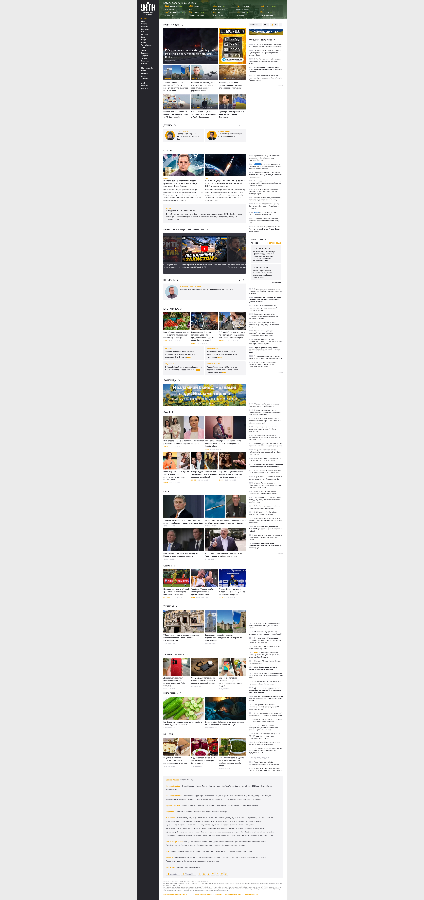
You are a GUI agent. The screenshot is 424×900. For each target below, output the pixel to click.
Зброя (143, 50)
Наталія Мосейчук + (187, 780)
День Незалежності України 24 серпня (180, 845)
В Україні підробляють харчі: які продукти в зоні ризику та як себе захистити (183, 368)
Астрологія (248, 851)
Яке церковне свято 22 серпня (208, 845)
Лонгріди (144, 78)
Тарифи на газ (220, 799)
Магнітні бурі (210, 805)
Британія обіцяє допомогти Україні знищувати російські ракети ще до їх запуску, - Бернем (225, 521)
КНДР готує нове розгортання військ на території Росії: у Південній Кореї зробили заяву (266, 675)
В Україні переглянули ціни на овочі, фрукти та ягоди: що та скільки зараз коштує (176, 335)
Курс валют (209, 796)
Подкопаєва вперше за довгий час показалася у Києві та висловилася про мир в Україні (183, 442)
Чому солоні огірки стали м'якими (179, 821)
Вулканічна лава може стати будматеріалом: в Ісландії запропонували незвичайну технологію (264, 412)
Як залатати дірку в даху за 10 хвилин (229, 818)
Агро (165, 340)
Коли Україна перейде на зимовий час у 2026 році (240, 786)
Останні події (274, 243)
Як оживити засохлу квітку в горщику (213, 828)
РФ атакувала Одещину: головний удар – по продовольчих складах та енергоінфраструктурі (202, 336)
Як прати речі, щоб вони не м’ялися (259, 818)
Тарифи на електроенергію (176, 799)
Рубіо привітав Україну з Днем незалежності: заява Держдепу (232, 114)
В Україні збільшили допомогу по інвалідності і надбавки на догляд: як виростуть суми (232, 335)
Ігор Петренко (224, 131)
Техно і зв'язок (146, 45)
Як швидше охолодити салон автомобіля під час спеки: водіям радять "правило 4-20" (264, 437)
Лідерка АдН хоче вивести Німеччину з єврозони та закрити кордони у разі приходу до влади (265, 485)
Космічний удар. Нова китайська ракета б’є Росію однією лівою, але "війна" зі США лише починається (225, 183)
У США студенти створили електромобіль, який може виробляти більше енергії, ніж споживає (263, 727)
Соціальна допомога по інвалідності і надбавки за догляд (237, 796)
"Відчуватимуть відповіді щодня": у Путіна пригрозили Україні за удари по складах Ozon (183, 521)
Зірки (165, 482)
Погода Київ (221, 805)
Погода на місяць (188, 805)
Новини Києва (214, 786)
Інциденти (145, 53)
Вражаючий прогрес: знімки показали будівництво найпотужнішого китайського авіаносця (263, 316)
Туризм (144, 58)
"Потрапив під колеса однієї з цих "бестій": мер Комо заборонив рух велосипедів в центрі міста (264, 736)
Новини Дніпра (171, 789)
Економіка (145, 29)
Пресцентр (258, 239)
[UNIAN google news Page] (213, 874)
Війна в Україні (172, 780)
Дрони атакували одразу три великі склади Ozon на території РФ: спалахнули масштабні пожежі (265, 690)
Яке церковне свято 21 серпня (195, 842)
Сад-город (170, 867)
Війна (143, 21)
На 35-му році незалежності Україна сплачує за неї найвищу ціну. (204, 401)
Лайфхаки (170, 818)
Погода (144, 63)
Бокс (193, 597)
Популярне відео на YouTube (183, 229)
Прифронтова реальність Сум (180, 210)
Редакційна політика (233, 894)
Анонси (254, 243)
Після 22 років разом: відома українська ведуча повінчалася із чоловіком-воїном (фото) (176, 476)
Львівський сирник (182, 857)
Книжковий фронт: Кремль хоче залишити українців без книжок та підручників (222, 354)
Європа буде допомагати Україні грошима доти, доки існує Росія (208, 289)
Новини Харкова (188, 786)
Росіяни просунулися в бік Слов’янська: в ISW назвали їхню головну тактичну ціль (265, 545)
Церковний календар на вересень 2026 (250, 842)
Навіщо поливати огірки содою (188, 867)
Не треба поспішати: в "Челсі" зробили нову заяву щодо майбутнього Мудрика (176, 592)
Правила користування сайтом (175, 894)
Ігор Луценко (182, 131)
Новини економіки (174, 796)
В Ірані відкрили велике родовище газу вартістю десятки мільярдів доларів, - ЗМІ (265, 770)
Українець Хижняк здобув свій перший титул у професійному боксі (202, 592)
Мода (240, 851)
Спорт (143, 40)
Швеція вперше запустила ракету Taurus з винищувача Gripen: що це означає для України (265, 520)
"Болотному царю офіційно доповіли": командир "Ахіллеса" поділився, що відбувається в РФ (266, 750)
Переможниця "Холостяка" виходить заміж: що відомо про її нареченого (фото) (231, 474)
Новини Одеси (266, 786)
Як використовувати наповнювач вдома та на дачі (220, 832)
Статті (143, 71)
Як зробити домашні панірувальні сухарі (257, 835)
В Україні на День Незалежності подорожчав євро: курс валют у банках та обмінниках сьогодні (265, 420)
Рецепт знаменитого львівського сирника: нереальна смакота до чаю (175, 760)
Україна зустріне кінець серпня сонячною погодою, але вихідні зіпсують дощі (231, 85)
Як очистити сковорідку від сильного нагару (244, 821)
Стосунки (205, 851)
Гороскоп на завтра (219, 811)
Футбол (166, 597)
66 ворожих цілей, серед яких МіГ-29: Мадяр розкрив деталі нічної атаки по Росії (265, 529)
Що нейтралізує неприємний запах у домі (224, 835)
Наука (143, 42)
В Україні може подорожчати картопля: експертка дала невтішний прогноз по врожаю (263, 308)
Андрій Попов (213, 348)
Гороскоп (170, 811)
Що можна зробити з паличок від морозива (182, 832)
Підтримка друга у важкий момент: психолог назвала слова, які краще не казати (265, 625)
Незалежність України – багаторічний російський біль (188, 136)
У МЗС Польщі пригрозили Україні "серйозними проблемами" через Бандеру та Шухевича (265, 229)
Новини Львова (201, 786)
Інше (221, 597)
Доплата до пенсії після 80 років (200, 799)
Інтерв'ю (144, 73)
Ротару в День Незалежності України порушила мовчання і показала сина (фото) (204, 474)
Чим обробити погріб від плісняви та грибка (257, 832)
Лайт (143, 48)
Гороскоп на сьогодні (202, 811)
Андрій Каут (170, 348)
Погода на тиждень (250, 805)
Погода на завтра (234, 805)
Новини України (173, 786)
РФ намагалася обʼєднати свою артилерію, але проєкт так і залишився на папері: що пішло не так (265, 640)
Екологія (144, 34)
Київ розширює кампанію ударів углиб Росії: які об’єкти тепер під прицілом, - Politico (190, 54)
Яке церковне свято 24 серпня (221, 842)
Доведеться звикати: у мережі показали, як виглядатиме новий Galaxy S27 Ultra (175, 682)
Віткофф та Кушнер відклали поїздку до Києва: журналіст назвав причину (180, 554)
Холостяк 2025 (221, 851)
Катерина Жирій (214, 364)
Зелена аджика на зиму (255, 857)
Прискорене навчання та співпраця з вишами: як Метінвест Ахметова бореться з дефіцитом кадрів (266, 183)
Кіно (212, 851)
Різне (165, 178)
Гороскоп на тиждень (184, 811)
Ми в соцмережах (251, 894)
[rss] (226, 874)
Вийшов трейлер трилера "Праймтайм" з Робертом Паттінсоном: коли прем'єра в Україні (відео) (223, 443)
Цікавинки (145, 61)
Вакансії (144, 86)
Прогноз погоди (173, 805)
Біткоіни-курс (266, 796)
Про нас (218, 894)
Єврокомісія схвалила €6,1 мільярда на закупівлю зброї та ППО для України (175, 114)
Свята (192, 851)
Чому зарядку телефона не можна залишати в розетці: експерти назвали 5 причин (203, 680)
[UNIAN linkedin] (208, 874)
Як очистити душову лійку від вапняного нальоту (195, 818)
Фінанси (167, 107)
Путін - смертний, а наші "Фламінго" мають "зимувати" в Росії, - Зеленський (204, 114)
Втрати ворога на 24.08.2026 (179, 3)
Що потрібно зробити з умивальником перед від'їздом (186, 835)
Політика (144, 26)
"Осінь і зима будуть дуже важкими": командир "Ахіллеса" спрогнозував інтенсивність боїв (261, 333)
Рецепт (173, 851)
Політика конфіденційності (201, 894)
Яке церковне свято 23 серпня (233, 845)
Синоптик (200, 805)
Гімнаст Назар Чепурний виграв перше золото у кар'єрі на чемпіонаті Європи (232, 592)
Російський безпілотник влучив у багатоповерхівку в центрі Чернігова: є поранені (264, 206)
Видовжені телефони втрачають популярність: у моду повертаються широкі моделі (231, 682)
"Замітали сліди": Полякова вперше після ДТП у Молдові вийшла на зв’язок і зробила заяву (265, 500)
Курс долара (189, 796)
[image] (183, 165)
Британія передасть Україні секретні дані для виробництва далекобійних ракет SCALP (266, 698)
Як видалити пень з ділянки (209, 825)
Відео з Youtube (147, 68)
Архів (143, 83)
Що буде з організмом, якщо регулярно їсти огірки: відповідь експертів (182, 723)
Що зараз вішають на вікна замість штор (181, 825)
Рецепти (169, 734)
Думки (143, 76)
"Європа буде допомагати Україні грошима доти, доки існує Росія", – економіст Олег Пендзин (180, 183)
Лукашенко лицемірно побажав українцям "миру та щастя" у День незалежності (223, 554)
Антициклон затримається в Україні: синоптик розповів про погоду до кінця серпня (265, 537)
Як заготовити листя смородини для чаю (181, 828)
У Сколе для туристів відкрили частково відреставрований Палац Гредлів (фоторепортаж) (181, 637)
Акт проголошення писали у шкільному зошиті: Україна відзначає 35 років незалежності (264, 707)
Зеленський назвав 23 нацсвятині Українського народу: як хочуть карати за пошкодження (175, 86)
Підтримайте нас (266, 32)
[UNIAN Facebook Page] (199, 874)
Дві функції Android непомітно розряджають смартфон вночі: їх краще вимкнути (224, 723)
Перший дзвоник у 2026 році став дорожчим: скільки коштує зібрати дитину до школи (222, 369)
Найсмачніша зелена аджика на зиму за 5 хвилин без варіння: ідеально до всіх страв (231, 762)
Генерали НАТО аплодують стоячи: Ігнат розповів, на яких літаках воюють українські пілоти (203, 86)
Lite (167, 851)
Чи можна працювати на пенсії (238, 799)
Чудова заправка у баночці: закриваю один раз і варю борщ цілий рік (203, 760)
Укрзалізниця (257, 799)
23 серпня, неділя (259, 757)
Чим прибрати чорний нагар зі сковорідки (210, 821)
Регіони (144, 37)
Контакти (144, 88)
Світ (143, 32)
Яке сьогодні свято (174, 842)
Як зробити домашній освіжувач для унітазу (237, 825)
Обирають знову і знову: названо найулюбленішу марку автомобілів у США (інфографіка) (264, 452)
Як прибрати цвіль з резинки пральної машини (246, 828)
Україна (144, 24)
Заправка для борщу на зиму (233, 857)
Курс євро (199, 796)
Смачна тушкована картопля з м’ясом (205, 857)
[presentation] (239, 125)
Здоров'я (144, 56)
